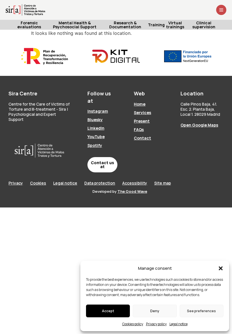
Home (139, 104)
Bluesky (95, 119)
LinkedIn (95, 128)
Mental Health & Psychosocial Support (74, 24)
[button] (221, 268)
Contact (142, 138)
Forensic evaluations (29, 24)
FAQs (139, 129)
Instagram (97, 111)
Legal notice (178, 324)
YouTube (96, 136)
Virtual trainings (175, 24)
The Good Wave (132, 191)
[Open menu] (221, 10)
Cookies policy (132, 324)
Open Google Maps (199, 125)
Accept (108, 311)
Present (142, 121)
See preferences (201, 311)
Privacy (15, 183)
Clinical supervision (203, 24)
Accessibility (134, 183)
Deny (154, 311)
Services (142, 112)
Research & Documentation (125, 24)
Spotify (94, 145)
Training (157, 24)
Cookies (38, 183)
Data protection (99, 183)
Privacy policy (156, 324)
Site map (162, 183)
